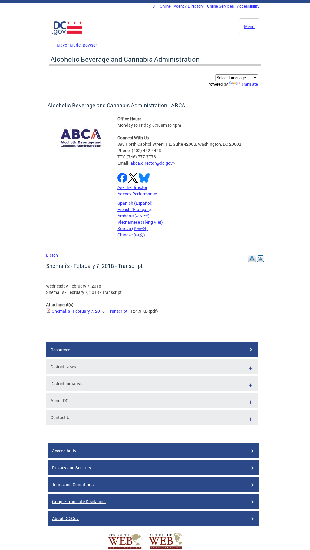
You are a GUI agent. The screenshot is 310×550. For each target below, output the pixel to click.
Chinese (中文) (131, 235)
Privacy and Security (71, 467)
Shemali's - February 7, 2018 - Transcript (89, 311)
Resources (60, 350)
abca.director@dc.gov (151, 163)
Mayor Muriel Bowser (77, 45)
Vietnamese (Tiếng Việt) (140, 222)
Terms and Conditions (73, 484)
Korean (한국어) (132, 228)
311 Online (162, 6)
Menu (249, 26)
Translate (249, 84)
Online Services (220, 6)
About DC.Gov (65, 518)
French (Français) (134, 209)
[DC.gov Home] (67, 34)
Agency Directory (189, 6)
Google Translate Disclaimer (79, 501)
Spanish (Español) (135, 203)
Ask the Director (132, 187)
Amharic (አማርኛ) (133, 216)
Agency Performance (137, 194)
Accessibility (248, 6)
